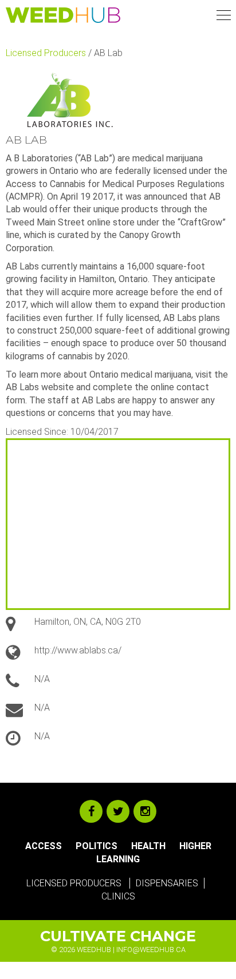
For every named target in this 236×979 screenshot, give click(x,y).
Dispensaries (167, 883)
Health (148, 846)
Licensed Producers (46, 52)
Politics (96, 846)
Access (43, 846)
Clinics (118, 896)
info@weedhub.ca (151, 949)
